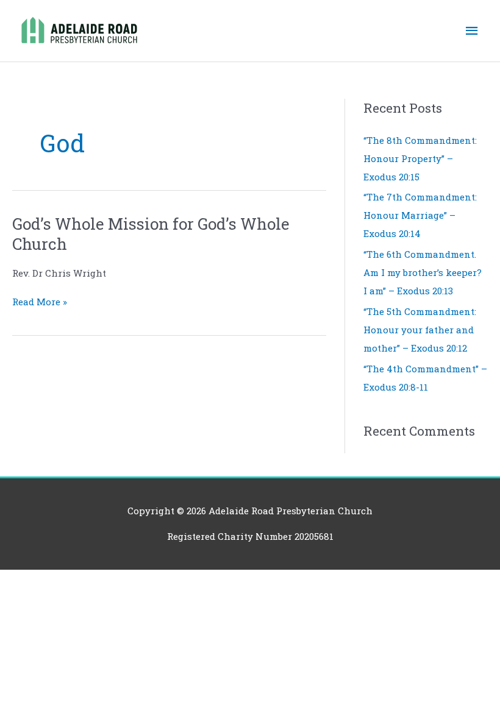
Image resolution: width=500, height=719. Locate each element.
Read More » (39, 302)
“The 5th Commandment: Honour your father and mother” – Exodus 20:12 (419, 329)
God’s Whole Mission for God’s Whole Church (151, 234)
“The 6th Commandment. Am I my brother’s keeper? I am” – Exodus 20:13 (422, 272)
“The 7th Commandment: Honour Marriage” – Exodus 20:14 (420, 215)
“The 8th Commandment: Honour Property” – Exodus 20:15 (420, 158)
